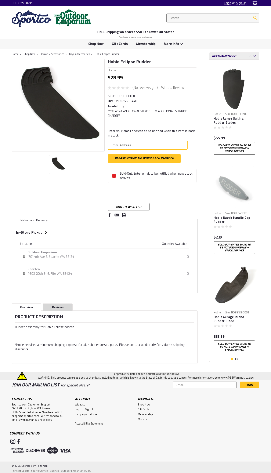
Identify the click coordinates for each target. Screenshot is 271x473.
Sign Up (241, 3)
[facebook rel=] (18, 441)
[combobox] (212, 18)
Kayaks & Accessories (52, 54)
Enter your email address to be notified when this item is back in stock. (151, 133)
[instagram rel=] (12, 441)
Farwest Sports (20, 471)
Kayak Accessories (79, 54)
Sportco (34, 269)
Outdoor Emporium (42, 252)
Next (101, 105)
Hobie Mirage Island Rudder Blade (229, 319)
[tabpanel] (234, 110)
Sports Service (39, 471)
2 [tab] (236, 359)
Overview (26, 307)
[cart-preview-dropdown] (254, 3)
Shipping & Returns (86, 414)
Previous (15, 105)
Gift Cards (120, 44)
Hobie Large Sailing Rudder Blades (229, 121)
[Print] (124, 215)
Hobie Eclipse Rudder (107, 54)
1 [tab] (232, 359)
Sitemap (43, 465)
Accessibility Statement (89, 423)
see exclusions (144, 37)
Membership (146, 44)
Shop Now (96, 44)
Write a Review (172, 87)
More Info (172, 44)
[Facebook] (109, 215)
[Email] (117, 215)
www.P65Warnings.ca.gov (237, 377)
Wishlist (80, 404)
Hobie (217, 114)
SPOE (88, 471)
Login (227, 3)
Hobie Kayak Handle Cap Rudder (232, 220)
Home (15, 54)
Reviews (58, 307)
